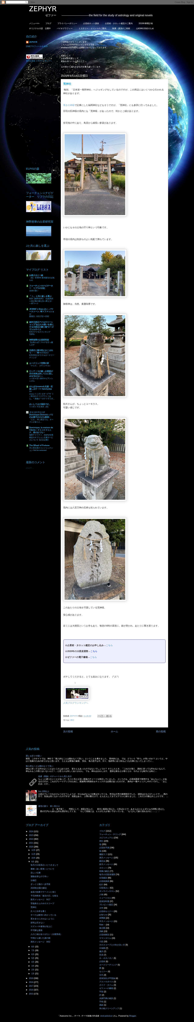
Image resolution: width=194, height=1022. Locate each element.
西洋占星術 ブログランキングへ (39, 61)
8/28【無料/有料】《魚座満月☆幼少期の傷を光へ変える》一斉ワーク (41, 301)
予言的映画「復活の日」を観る (44, 896)
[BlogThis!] (101, 716)
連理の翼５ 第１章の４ (49, 806)
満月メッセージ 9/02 (40, 942)
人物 (101, 894)
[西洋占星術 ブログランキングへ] (34, 58)
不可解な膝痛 (36, 930)
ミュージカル (105, 898)
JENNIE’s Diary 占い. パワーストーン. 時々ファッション (41, 311)
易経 (101, 1005)
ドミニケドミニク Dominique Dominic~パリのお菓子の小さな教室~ (41, 414)
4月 (33, 962)
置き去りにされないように (42, 919)
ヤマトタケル (105, 938)
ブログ (48, 23)
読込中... (30, 468)
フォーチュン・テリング (110, 834)
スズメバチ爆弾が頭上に (41, 926)
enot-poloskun (106, 1016)
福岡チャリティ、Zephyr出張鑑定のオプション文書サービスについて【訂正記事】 (41, 437)
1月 (33, 973)
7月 (33, 950)
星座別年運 (104, 901)
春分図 (102, 928)
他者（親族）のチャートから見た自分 (55, 776)
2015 (31, 994)
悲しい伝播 (35, 873)
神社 (72, 720)
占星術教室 (104, 935)
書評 (101, 951)
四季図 (102, 918)
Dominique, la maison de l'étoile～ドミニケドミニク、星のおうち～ (41, 429)
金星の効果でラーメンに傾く (43, 892)
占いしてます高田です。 (40, 404)
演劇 (101, 931)
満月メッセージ (106, 858)
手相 (101, 1001)
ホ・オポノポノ (106, 958)
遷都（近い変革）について (42, 869)
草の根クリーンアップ (109, 1008)
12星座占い (104, 888)
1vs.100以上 (43, 791)
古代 (101, 975)
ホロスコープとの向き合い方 (112, 945)
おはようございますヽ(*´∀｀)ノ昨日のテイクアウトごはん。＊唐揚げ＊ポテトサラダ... (41, 396)
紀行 (101, 884)
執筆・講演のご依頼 (121, 28)
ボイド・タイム (106, 985)
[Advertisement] (41, 114)
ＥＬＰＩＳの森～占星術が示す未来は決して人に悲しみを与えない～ (41, 373)
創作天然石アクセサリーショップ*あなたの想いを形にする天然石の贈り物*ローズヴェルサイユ (41, 325)
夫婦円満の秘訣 (106, 998)
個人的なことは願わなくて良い (39, 766)
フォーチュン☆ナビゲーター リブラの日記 (41, 287)
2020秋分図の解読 (39, 888)
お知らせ (103, 915)
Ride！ (102, 925)
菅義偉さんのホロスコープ (42, 903)
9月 (33, 861)
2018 (31, 982)
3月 (33, 966)
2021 (31, 843)
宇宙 (101, 991)
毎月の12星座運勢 (107, 874)
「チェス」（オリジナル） (40, 366)
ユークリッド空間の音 (39, 363)
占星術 (102, 961)
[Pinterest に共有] (110, 716)
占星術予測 (104, 848)
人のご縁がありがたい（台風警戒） (46, 934)
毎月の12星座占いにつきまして (44, 865)
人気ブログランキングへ (75, 703)
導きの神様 (69, 105)
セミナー (103, 971)
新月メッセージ (106, 864)
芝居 (101, 955)
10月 (33, 858)
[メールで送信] (98, 716)
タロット (103, 868)
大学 (101, 908)
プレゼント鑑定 (106, 905)
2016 (31, 990)
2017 (31, 986)
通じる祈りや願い (34, 756)
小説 (101, 941)
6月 (33, 954)
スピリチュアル (106, 838)
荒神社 (34, 907)
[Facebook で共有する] (107, 716)
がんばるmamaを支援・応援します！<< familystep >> (41, 388)
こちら (109, 645)
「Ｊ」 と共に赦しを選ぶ (40, 296)
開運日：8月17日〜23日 (39, 316)
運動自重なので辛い (39, 876)
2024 (31, 831)
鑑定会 (102, 861)
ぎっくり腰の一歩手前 (40, 884)
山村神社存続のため (145, 28)
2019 (31, 978)
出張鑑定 (103, 878)
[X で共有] (104, 716)
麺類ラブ (103, 854)
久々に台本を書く (38, 911)
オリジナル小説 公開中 (40, 28)
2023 (31, 835)
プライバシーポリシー (67, 23)
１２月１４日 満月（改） (39, 407)
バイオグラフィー (65, 28)
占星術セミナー (106, 911)
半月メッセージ (106, 921)
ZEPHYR (33, 42)
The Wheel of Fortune (39, 445)
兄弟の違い (33, 291)
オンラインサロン (107, 891)
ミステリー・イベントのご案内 (92, 28)
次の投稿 (68, 731)
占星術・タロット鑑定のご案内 (119, 23)
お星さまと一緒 (36, 275)
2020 (31, 847)
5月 (33, 958)
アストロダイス (106, 981)
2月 (33, 970)
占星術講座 (104, 881)
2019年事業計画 (146, 23)
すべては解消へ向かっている (43, 915)
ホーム (114, 731)
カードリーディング (108, 965)
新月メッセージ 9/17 (40, 899)
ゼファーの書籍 (106, 988)
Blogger (132, 1016)
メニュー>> (34, 23)
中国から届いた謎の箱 (40, 938)
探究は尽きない (37, 923)
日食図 (102, 948)
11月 (33, 854)
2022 (31, 839)
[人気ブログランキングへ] (77, 699)
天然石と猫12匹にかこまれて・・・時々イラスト (41, 351)
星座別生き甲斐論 (107, 978)
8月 (33, 946)
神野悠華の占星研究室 (39, 340)
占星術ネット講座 (91, 23)
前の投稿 (161, 731)
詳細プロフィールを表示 (37, 46)
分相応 (34, 880)
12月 (33, 850)
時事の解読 (104, 871)
